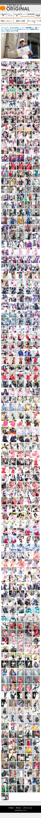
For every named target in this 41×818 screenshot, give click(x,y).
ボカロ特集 (17, 15)
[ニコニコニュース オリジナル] (15, 8)
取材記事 (31, 14)
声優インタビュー (7, 21)
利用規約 (11, 808)
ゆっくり (24, 14)
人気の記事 (3, 15)
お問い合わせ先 (27, 808)
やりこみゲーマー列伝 (34, 21)
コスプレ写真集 (38, 15)
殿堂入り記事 (20, 21)
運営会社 (18, 808)
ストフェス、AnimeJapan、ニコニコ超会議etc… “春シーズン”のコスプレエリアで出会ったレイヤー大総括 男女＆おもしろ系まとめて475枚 (20, 29)
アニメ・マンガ (10, 15)
